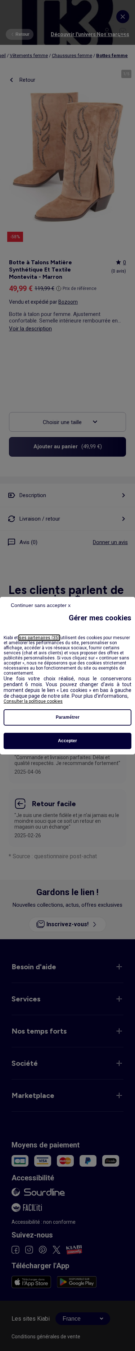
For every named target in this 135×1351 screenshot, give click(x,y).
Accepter (67, 740)
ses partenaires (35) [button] (39, 637)
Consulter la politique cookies (33, 701)
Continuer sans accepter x (41, 605)
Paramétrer (68, 717)
